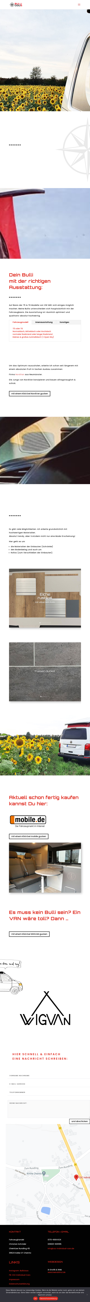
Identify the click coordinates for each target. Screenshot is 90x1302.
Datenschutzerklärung (19, 1284)
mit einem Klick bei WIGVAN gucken (29, 934)
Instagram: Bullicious (18, 1270)
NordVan (19, 374)
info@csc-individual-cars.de (61, 1248)
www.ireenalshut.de (56, 1272)
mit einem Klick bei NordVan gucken (29, 393)
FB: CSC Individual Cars (19, 1275)
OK (35, 1298)
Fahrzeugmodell (20, 322)
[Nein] (87, 1294)
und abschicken (79, 1121)
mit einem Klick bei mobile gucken (28, 836)
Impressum (14, 1279)
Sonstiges (64, 322)
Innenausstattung (43, 322)
